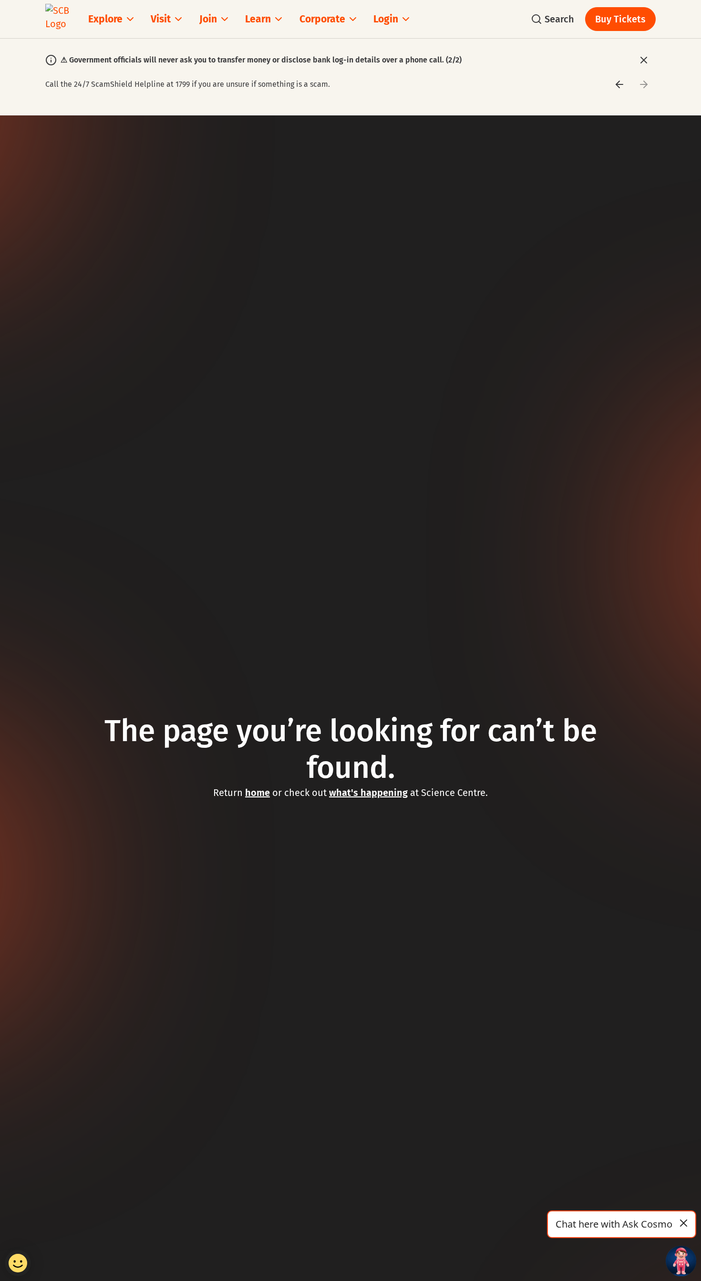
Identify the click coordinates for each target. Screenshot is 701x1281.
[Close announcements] (643, 60)
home (257, 792)
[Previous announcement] (619, 84)
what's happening (368, 792)
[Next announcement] (643, 84)
